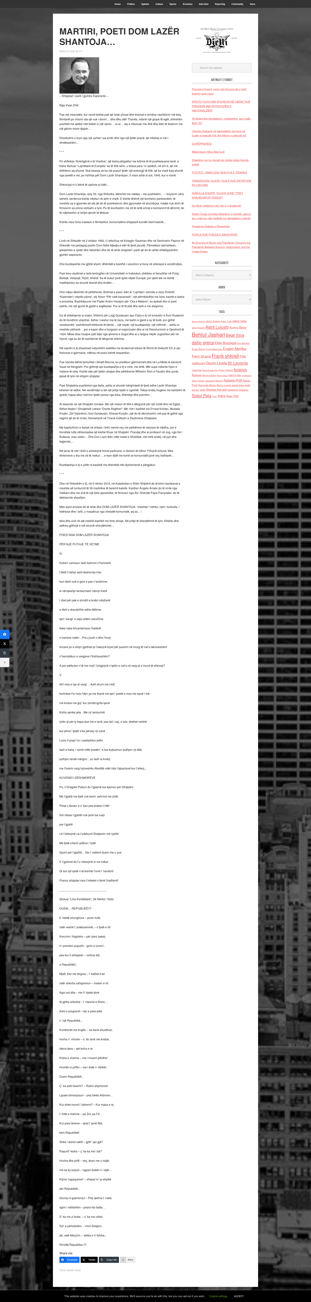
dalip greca (203, 342)
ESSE (78, 1270)
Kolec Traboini (226, 370)
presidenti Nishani (214, 380)
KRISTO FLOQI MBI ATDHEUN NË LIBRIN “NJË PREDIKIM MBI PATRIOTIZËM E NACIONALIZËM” (221, 106)
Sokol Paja (201, 395)
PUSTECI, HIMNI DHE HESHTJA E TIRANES (219, 172)
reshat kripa (238, 385)
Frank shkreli (225, 355)
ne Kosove (246, 375)
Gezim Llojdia (216, 363)
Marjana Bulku (209, 375)
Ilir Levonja (238, 363)
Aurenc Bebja (237, 327)
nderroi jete (234, 375)
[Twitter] (4, 643)
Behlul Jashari (208, 334)
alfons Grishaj (213, 321)
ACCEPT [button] (239, 1296)
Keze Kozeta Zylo (210, 370)
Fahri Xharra (201, 356)
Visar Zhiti (232, 396)
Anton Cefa (226, 321)
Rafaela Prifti (233, 380)
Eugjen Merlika (234, 348)
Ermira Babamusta (214, 349)
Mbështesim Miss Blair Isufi (208, 152)
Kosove (196, 375)
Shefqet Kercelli (216, 389)
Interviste (197, 370)
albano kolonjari (198, 321)
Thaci (214, 396)
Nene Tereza (198, 380)
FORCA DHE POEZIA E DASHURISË (214, 234)
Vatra (221, 395)
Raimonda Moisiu (207, 385)
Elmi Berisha (243, 343)
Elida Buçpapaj (225, 342)
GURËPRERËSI (202, 143)
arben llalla (239, 321)
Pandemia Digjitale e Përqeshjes (211, 226)
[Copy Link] (4, 653)
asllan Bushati (198, 327)
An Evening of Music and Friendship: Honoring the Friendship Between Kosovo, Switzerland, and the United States (221, 247)
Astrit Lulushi (217, 327)
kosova (240, 369)
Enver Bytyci (198, 349)
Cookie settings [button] (218, 1296)
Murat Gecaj (222, 375)
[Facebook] (4, 634)
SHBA (202, 389)
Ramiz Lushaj (224, 385)
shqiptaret (243, 390)
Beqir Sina (235, 335)
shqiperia (232, 390)
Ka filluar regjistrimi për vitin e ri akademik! (216, 205)
